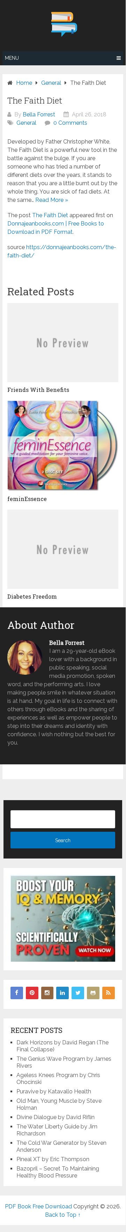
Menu (12, 58)
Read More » (51, 200)
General (26, 123)
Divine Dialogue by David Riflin (55, 1117)
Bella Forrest (39, 114)
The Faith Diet (50, 215)
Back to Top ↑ (63, 1215)
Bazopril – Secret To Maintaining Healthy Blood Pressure (57, 1172)
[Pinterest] (32, 993)
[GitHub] (93, 993)
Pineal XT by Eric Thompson (52, 1159)
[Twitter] (78, 993)
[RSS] (108, 993)
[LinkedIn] (62, 993)
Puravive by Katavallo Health (53, 1091)
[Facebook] (16, 993)
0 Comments (70, 123)
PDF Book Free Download (38, 1206)
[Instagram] (47, 993)
